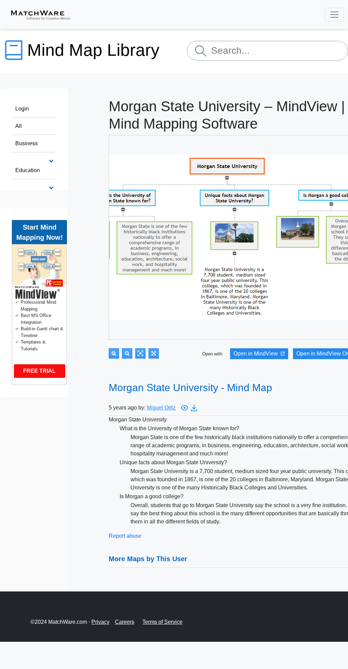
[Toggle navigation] (334, 14)
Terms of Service (162, 622)
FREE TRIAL (39, 371)
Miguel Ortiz (161, 408)
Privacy (100, 622)
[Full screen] (154, 353)
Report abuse (125, 536)
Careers (124, 622)
